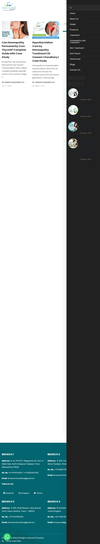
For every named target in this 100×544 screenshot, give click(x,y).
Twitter (39, 493)
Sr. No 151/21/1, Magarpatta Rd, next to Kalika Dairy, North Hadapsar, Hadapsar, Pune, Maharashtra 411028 (23, 464)
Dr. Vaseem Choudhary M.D (13, 82)
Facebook (9, 493)
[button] (7, 537)
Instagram (24, 493)
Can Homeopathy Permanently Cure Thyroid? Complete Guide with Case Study (14, 50)
